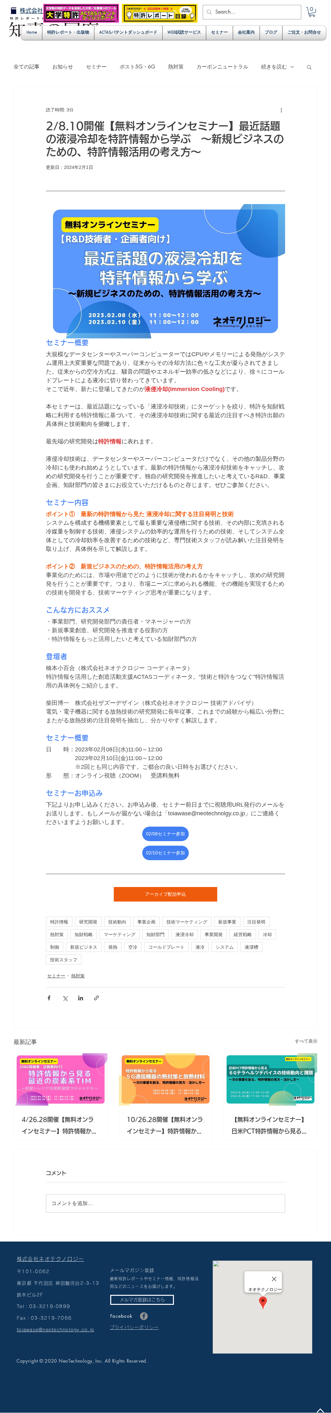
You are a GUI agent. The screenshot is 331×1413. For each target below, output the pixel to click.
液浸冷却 (185, 934)
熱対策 (176, 66)
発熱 (112, 947)
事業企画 (146, 922)
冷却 (267, 934)
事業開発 (214, 934)
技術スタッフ (63, 959)
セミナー (96, 66)
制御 (54, 947)
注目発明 (256, 922)
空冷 (132, 947)
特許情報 (59, 922)
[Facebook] (144, 1316)
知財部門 (155, 934)
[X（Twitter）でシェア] (65, 998)
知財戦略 (84, 934)
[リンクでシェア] (96, 998)
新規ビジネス (83, 947)
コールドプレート (166, 947)
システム (225, 947)
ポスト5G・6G (137, 66)
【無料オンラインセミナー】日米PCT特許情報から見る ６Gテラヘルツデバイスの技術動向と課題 (269, 1127)
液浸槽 (251, 947)
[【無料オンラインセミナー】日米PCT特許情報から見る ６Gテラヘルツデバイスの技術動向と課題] (270, 1079)
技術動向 (117, 922)
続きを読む (274, 66)
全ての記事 (26, 66)
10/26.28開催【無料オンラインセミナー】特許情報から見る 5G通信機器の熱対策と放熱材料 (165, 1127)
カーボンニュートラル (222, 66)
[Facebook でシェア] (49, 998)
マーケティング (119, 934)
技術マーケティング (186, 922)
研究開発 (88, 922)
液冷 (200, 947)
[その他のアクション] (281, 110)
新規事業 (227, 922)
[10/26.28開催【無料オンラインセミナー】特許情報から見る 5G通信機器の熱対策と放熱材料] (165, 1079)
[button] (312, 12)
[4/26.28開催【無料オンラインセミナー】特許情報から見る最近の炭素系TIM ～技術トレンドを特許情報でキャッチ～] (60, 1079)
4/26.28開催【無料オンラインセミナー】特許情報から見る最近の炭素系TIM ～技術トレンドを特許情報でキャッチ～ (60, 1127)
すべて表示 (306, 1041)
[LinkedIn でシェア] (81, 998)
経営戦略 (243, 934)
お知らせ (62, 66)
